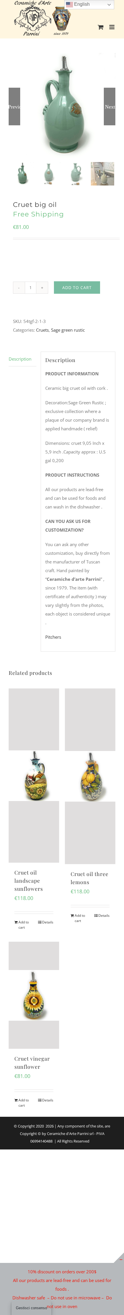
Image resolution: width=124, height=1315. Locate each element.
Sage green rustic (68, 330)
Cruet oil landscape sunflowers (28, 880)
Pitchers (53, 637)
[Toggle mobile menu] (112, 27)
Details (47, 922)
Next (110, 106)
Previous (14, 106)
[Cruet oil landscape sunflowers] (34, 775)
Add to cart (77, 287)
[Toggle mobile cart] (101, 27)
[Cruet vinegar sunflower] (34, 995)
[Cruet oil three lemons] (90, 776)
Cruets (42, 330)
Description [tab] (20, 359)
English (81, 4)
